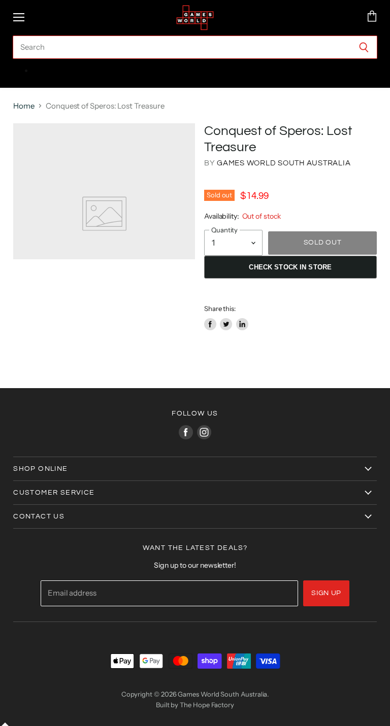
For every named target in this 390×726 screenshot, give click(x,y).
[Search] (363, 47)
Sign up (326, 593)
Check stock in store (290, 267)
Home (24, 105)
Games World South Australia (283, 163)
